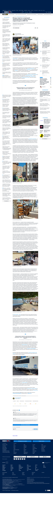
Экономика (43, 449)
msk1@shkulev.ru (11, 482)
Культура (25, 447)
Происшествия (35, 448)
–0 (37, 416)
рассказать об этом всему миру (32, 74)
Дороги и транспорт (16, 449)
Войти (15, 429)
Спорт (42, 444)
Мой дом (25, 449)
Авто (14, 444)
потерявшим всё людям (25, 77)
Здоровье (15, 453)
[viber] (22, 459)
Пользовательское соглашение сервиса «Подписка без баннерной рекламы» (35, 482)
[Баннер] (5, 14)
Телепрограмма (21, 10)
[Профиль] (50, 12)
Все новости (6, 17)
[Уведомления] (48, 12)
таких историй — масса (17, 314)
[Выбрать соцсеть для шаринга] (37, 28)
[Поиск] (46, 12)
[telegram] (14, 459)
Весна (14, 447)
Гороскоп (32, 10)
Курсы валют (36, 10)
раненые (16, 70)
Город (14, 448)
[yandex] (24, 459)
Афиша (29, 10)
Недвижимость (4, 10)
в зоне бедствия (32, 76)
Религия (34, 452)
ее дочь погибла (24, 382)
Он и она (34, 444)
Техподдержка (4, 449)
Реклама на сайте (4, 444)
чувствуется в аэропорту (32, 138)
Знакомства (25, 10)
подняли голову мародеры (31, 348)
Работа (34, 449)
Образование (25, 453)
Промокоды (9, 10)
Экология (42, 448)
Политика (34, 447)
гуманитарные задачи (28, 75)
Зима (24, 444)
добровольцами (24, 344)
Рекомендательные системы (30, 481)
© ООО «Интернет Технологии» (14, 490)
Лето (24, 448)
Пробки (39, 10)
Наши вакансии (4, 448)
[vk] (16, 459)
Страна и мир (43, 447)
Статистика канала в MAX (6, 452)
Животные (15, 452)
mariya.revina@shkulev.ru (7, 485)
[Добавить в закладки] (35, 28)
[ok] (18, 459)
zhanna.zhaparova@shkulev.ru (5, 487)
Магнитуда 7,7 (29, 69)
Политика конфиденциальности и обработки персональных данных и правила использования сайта (38, 483)
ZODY (41, 10)
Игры (44, 10)
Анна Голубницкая (18, 397)
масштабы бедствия (31, 68)
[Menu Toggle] (3, 12)
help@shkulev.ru (7, 484)
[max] (20, 459)
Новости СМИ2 (15, 435)
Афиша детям (13, 10)
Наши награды (4, 447)
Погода (17, 10)
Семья (33, 453)
